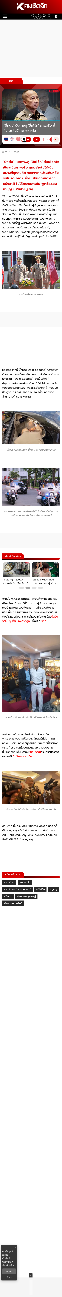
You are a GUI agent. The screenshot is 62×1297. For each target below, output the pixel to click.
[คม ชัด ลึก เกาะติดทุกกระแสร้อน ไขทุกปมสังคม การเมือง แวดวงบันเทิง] (31, 6)
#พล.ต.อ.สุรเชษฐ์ (26, 896)
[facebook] (33, 17)
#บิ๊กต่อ (8, 896)
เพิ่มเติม (10, 1265)
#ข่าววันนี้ (9, 882)
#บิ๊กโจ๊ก (40, 889)
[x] (38, 17)
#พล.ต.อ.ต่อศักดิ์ (13, 903)
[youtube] (44, 17)
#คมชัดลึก (24, 882)
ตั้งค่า (9, 1277)
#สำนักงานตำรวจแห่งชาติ (17, 889)
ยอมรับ (9, 1271)
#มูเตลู (53, 889)
